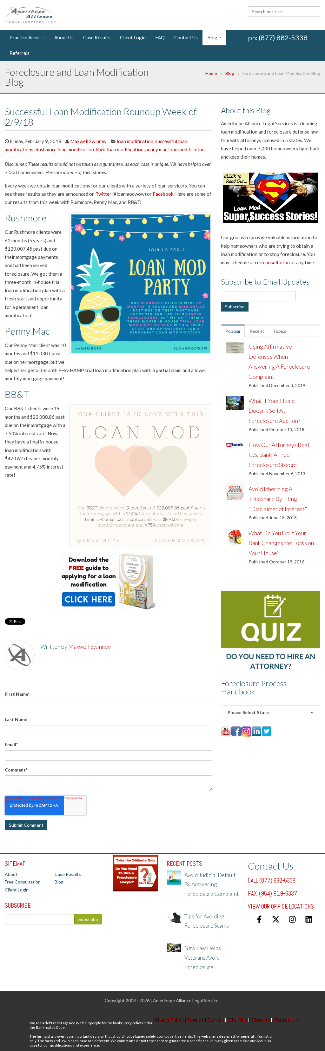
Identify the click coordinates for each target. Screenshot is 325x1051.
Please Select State (248, 712)
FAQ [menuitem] (160, 37)
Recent (256, 331)
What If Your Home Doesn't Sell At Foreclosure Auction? (274, 410)
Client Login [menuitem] (133, 37)
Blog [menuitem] (212, 37)
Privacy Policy (168, 1019)
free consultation (271, 262)
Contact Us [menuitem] (186, 37)
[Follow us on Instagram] (292, 919)
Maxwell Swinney (88, 141)
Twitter (103, 194)
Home (211, 73)
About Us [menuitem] (64, 37)
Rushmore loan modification (64, 149)
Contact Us (285, 1019)
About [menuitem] (11, 874)
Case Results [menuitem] (96, 37)
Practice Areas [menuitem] (25, 37)
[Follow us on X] (275, 919)
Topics (279, 331)
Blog (229, 73)
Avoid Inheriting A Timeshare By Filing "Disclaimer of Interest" (278, 498)
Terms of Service (205, 1019)
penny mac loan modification (175, 149)
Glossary (260, 1019)
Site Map (237, 1019)
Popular (233, 331)
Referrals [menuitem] (20, 53)
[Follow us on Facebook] (259, 919)
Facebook (163, 194)
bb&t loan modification (119, 149)
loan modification (135, 141)
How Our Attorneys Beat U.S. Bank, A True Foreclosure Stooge (279, 454)
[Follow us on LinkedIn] (308, 919)
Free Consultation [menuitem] (23, 881)
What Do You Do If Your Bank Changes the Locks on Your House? (281, 542)
